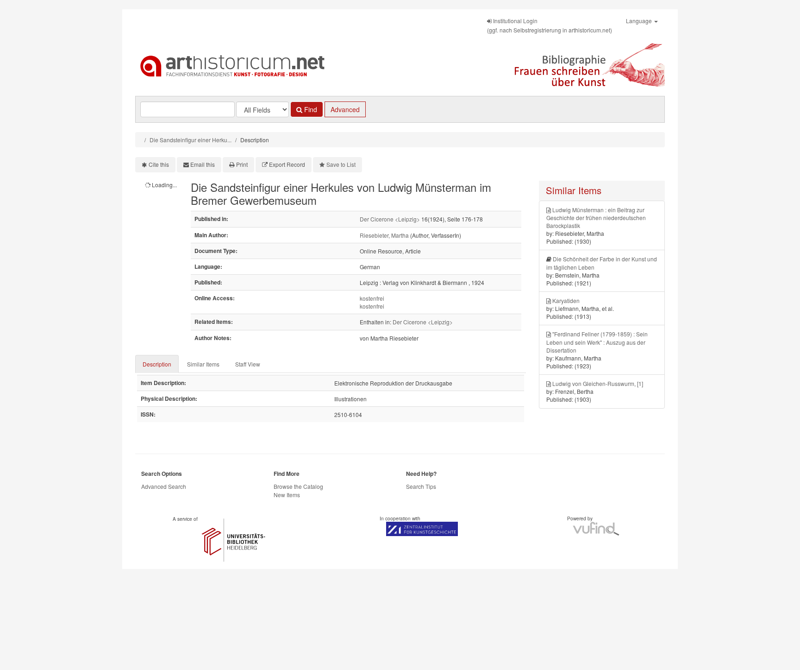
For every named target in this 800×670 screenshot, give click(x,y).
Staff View (247, 364)
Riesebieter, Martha (384, 235)
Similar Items (203, 364)
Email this (202, 164)
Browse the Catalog (298, 486)
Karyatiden (566, 300)
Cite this (159, 164)
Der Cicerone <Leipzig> (390, 219)
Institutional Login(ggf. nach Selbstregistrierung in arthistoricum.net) (549, 25)
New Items (287, 495)
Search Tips (421, 486)
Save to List (341, 164)
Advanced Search (163, 486)
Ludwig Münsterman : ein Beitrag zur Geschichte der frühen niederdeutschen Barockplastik (596, 217)
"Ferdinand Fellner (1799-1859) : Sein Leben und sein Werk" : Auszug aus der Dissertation (597, 342)
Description (157, 364)
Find (309, 109)
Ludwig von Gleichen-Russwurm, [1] (597, 383)
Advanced (345, 109)
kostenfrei (372, 298)
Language (639, 21)
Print (242, 164)
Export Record (287, 164)
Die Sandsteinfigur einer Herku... (190, 140)
